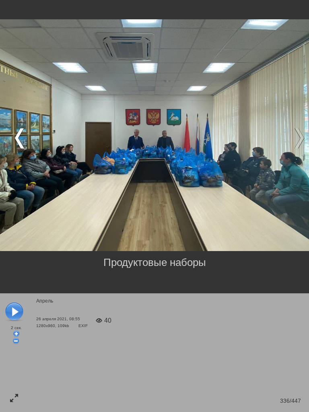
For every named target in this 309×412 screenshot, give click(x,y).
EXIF (83, 325)
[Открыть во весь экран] (14, 398)
